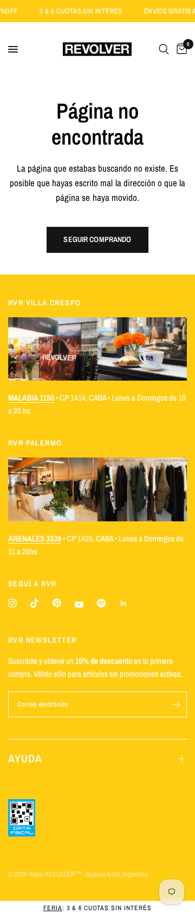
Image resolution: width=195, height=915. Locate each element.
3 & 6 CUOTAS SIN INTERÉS (87, 11)
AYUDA (25, 758)
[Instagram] (12, 603)
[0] (180, 49)
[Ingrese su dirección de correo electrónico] (176, 704)
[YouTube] (79, 604)
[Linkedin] (123, 603)
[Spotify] (101, 603)
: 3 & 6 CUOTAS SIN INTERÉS (97, 908)
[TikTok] (34, 603)
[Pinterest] (57, 602)
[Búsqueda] (164, 49)
